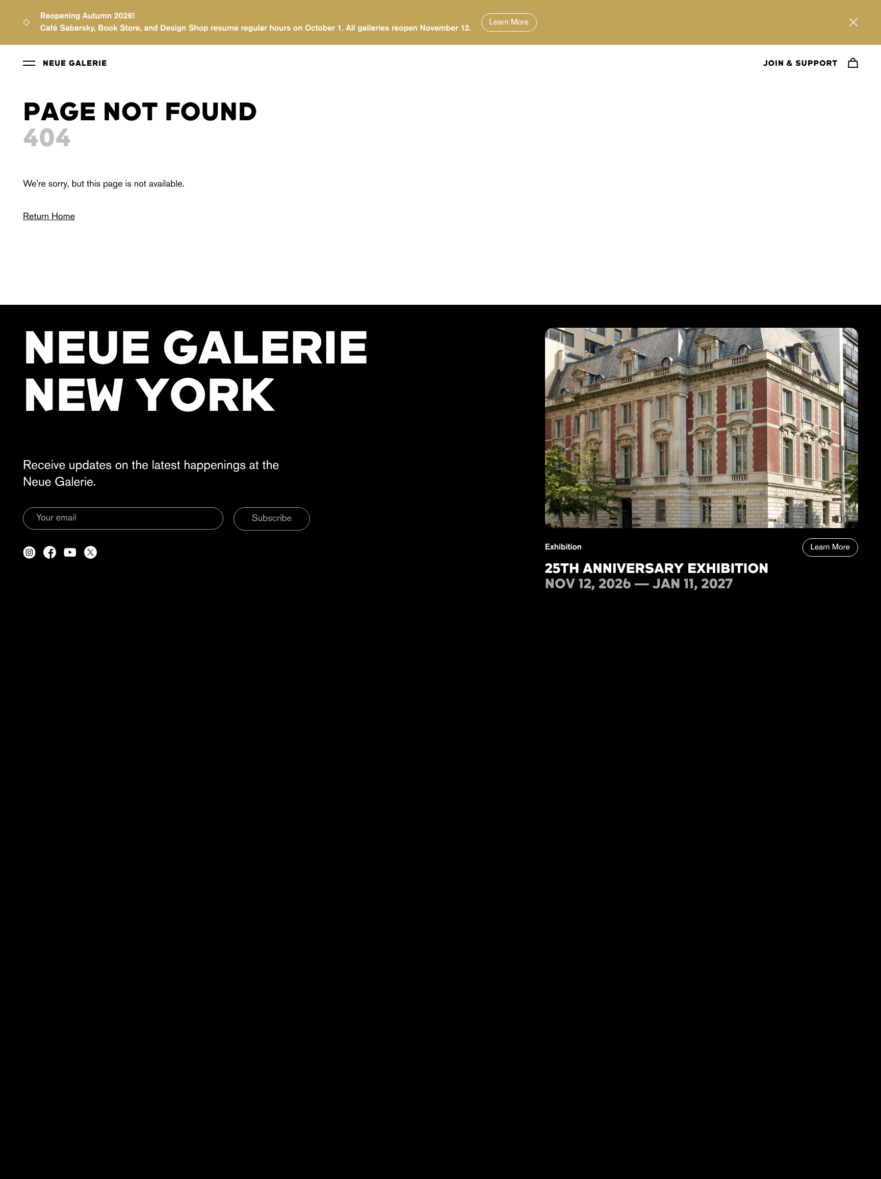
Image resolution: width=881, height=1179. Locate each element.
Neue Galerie (75, 63)
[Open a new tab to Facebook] (49, 552)
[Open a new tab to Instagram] (29, 552)
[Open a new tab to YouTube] (70, 552)
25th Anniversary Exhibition (657, 569)
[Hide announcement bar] (853, 22)
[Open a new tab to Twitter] (90, 552)
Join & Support (800, 63)
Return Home (49, 217)
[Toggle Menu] (29, 62)
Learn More (509, 22)
